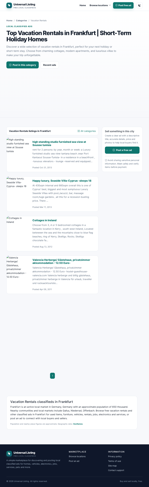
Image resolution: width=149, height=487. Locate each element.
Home (83, 5)
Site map (112, 465)
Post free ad (124, 5)
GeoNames (78, 424)
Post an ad (74, 461)
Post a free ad (124, 150)
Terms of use (114, 461)
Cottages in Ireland (44, 220)
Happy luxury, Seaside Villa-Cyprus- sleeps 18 (61, 180)
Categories (21, 20)
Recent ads (49, 64)
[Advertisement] (74, 90)
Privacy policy (115, 456)
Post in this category (24, 64)
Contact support (116, 470)
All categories (88, 131)
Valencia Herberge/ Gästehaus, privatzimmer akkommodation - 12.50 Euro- (61, 261)
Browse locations (77, 456)
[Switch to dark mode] (139, 5)
